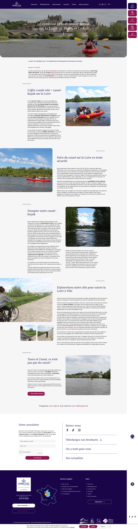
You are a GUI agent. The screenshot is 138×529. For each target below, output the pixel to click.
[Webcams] (132, 12)
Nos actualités (74, 458)
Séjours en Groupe (132, 29)
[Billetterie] (132, 20)
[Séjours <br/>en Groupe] (132, 27)
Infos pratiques (84, 4)
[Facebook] (129, 517)
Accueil (31, 61)
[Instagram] (135, 517)
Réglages (102, 526)
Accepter (83, 526)
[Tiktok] (74, 430)
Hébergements (45, 4)
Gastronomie (56, 4)
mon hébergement (79, 406)
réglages (72, 527)
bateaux (54, 71)
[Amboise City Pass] (132, 5)
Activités (66, 4)
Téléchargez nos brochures (82, 439)
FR (109, 4)
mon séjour (54, 406)
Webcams (132, 14)
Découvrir (34, 4)
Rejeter (93, 526)
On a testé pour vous (40, 61)
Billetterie (132, 21)
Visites (74, 4)
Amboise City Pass (132, 7)
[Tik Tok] (132, 517)
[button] (132, 484)
